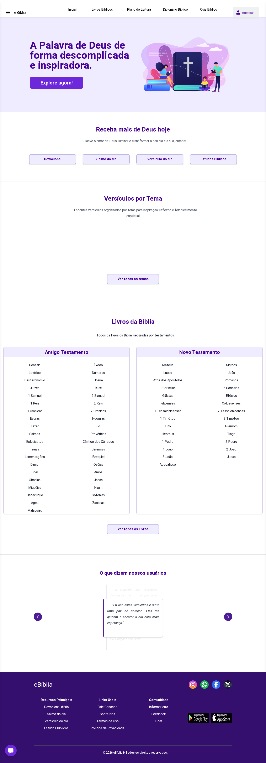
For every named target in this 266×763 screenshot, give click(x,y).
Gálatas (167, 396)
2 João (231, 449)
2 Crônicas (98, 411)
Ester (35, 426)
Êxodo (98, 365)
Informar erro (158, 707)
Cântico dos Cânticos (98, 442)
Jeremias (98, 449)
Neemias (98, 419)
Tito (168, 426)
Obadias (35, 480)
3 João (168, 457)
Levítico (35, 373)
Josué (98, 380)
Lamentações (35, 457)
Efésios (231, 396)
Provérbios (98, 434)
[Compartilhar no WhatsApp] (204, 684)
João (231, 373)
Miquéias (34, 488)
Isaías (35, 449)
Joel (35, 472)
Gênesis (35, 365)
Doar (158, 721)
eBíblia (43, 684)
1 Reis (34, 403)
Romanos (231, 380)
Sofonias (98, 495)
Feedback (158, 714)
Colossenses (231, 403)
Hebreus (168, 434)
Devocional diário (56, 707)
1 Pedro (168, 442)
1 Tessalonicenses (167, 411)
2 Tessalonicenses (231, 411)
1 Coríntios (168, 388)
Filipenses (167, 403)
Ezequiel (98, 457)
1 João (168, 449)
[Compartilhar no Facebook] (216, 684)
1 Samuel (35, 396)
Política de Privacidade (107, 728)
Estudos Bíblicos (56, 728)
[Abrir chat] (11, 750)
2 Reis (98, 403)
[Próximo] (228, 617)
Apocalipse (168, 464)
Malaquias (34, 510)
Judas (231, 457)
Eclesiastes (34, 442)
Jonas (98, 480)
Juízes (34, 388)
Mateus (167, 365)
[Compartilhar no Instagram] (193, 684)
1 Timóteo (167, 419)
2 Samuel (98, 396)
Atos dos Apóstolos (167, 380)
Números (98, 373)
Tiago (231, 434)
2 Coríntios (231, 388)
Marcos (231, 365)
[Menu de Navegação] (8, 12)
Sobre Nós (107, 714)
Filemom (231, 426)
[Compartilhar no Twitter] (228, 684)
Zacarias (98, 503)
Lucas (167, 373)
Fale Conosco (107, 707)
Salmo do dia (56, 714)
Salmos (34, 434)
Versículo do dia (56, 721)
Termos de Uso (107, 721)
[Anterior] (38, 617)
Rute (98, 388)
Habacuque (35, 495)
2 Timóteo (231, 419)
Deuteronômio (34, 380)
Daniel (34, 464)
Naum (98, 488)
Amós (98, 472)
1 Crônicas (34, 411)
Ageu (34, 503)
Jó (98, 426)
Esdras (35, 419)
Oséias (98, 464)
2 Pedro (231, 442)
